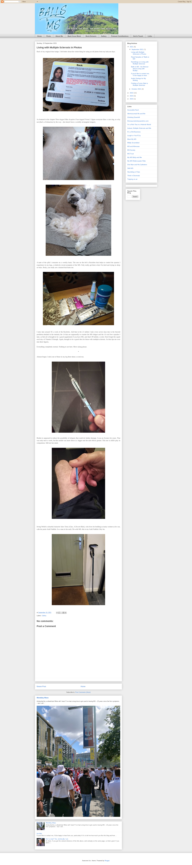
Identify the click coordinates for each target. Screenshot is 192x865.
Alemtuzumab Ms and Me (136, 113)
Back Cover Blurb (74, 36)
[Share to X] (61, 613)
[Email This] (57, 613)
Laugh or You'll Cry (134, 135)
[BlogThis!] (59, 613)
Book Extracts (91, 36)
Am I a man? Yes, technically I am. (57, 839)
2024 (132, 99)
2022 (132, 93)
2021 (132, 47)
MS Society (131, 150)
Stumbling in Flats (133, 172)
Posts (48, 36)
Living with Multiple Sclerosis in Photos (138, 53)
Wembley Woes (43, 698)
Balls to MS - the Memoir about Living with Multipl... (139, 68)
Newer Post (41, 686)
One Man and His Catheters (137, 164)
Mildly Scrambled (133, 143)
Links (150, 36)
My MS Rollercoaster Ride (136, 161)
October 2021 (137, 89)
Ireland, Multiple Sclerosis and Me (139, 128)
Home (39, 36)
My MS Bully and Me (134, 157)
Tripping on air (132, 179)
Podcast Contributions (119, 36)
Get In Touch (138, 36)
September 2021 (138, 49)
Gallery (103, 36)
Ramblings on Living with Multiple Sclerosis (140, 63)
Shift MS (130, 168)
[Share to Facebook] (63, 613)
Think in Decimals (133, 175)
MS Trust (130, 154)
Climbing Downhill (133, 117)
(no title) (39, 833)
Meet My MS (131, 139)
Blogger (107, 860)
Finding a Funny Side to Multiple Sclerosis (139, 84)
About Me (59, 36)
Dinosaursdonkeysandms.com (138, 121)
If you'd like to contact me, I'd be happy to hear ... (140, 74)
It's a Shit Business (134, 132)
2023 (132, 96)
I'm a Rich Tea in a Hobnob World (139, 124)
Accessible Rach (133, 110)
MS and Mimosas (133, 146)
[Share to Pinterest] (65, 613)
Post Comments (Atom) (83, 692)
